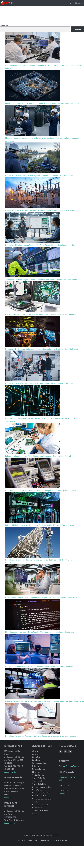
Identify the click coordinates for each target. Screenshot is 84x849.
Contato (29, 840)
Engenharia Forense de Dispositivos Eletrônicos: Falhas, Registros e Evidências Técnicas (40, 384)
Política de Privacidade (42, 840)
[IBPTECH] (8, 3)
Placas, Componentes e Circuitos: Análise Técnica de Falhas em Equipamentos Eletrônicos (40, 314)
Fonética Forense (38, 775)
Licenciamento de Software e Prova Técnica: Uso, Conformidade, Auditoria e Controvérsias (40, 632)
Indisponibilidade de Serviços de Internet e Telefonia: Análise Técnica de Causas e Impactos (41, 525)
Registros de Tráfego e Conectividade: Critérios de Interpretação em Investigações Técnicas (41, 491)
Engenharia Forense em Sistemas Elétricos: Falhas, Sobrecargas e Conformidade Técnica (40, 210)
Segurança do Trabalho (40, 811)
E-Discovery (36, 772)
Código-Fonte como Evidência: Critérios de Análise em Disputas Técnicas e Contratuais (39, 667)
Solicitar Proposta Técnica (69, 766)
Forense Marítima (38, 781)
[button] (70, 3)
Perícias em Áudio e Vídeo (41, 793)
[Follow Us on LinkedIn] (70, 751)
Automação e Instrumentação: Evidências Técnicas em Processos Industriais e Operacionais (41, 280)
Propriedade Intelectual (40, 796)
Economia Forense (38, 769)
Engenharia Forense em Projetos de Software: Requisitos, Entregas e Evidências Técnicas (40, 736)
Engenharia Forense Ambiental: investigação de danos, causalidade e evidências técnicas (40, 176)
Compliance (36, 760)
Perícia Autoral (37, 790)
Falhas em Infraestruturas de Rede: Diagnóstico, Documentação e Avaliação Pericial (38, 456)
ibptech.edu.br (9, 823)
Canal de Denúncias (60, 840)
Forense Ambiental (38, 778)
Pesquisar (4, 25)
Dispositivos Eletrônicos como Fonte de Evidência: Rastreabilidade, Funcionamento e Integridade (43, 245)
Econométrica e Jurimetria (41, 787)
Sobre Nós (21, 840)
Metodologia (36, 814)
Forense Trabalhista (39, 784)
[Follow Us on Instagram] (65, 751)
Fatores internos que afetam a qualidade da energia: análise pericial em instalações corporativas (42, 103)
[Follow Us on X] (60, 751)
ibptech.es (8, 798)
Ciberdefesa (36, 757)
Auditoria (35, 754)
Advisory (35, 751)
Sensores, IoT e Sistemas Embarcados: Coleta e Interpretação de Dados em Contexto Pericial (41, 349)
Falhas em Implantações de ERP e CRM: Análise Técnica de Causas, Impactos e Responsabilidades (44, 701)
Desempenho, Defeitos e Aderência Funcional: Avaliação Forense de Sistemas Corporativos (41, 597)
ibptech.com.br (10, 772)
